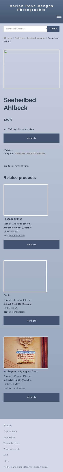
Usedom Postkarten (36, 38)
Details (27, 227)
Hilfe (6, 460)
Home (9, 38)
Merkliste (31, 137)
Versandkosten (26, 129)
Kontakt (8, 425)
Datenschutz (10, 431)
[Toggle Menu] (59, 16)
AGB (6, 454)
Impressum (9, 437)
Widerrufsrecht (11, 449)
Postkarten (20, 38)
